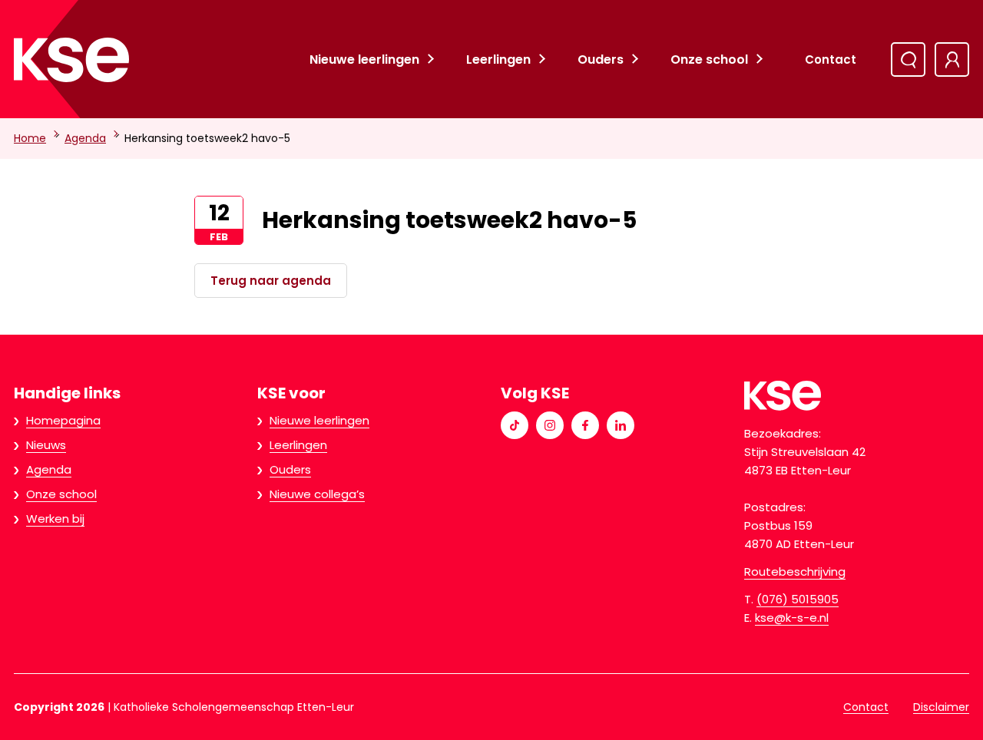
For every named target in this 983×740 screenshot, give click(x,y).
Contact (830, 59)
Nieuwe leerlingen (364, 59)
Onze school (709, 59)
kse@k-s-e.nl (792, 618)
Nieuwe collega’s (317, 494)
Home (30, 138)
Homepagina (63, 420)
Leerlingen (498, 59)
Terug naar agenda (270, 281)
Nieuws (46, 445)
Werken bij (55, 518)
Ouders (601, 59)
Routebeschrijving (795, 571)
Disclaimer (941, 707)
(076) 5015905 (797, 599)
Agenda (85, 138)
